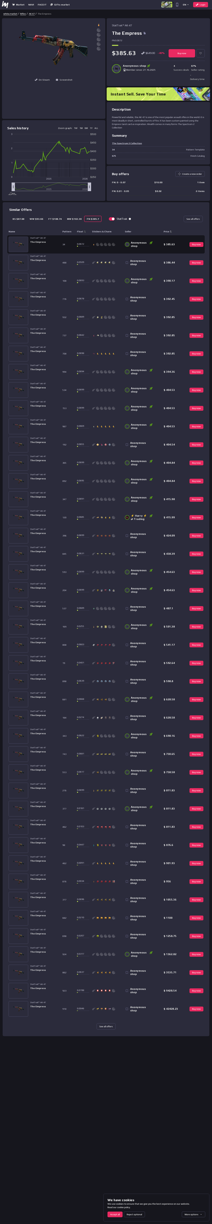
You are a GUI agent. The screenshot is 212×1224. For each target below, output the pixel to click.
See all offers (193, 219)
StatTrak (122, 218)
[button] (185, 4)
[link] (10, 13)
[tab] (18, 219)
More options (191, 1214)
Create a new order (192, 174)
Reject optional (134, 1214)
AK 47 (32, 13)
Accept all (115, 1214)
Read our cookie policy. (118, 1207)
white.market (10, 13)
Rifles (23, 13)
